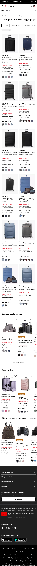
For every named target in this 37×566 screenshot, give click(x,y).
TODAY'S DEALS (6, 1)
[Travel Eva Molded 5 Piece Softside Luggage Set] (9, 327)
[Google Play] (20, 540)
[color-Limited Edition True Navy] (32, 121)
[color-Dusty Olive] (25, 412)
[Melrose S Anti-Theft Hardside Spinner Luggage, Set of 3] (25, 327)
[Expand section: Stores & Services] (18, 481)
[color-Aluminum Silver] (20, 461)
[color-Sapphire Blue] (12, 77)
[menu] (2, 6)
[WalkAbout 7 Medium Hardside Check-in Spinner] (10, 91)
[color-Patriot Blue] (21, 75)
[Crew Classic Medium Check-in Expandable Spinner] (27, 43)
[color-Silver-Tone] (25, 355)
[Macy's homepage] (2, 16)
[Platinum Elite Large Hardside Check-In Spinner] (10, 230)
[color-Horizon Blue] (21, 216)
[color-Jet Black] (23, 75)
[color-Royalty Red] (9, 77)
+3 (11, 350)
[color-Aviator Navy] (6, 260)
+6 (25, 461)
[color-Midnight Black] (32, 460)
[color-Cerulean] (35, 460)
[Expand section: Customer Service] (18, 472)
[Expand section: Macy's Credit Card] (18, 477)
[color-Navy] (9, 351)
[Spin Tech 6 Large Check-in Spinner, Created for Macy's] (25, 383)
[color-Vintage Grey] (21, 121)
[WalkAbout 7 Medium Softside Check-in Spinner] (10, 43)
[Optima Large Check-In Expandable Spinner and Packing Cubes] (27, 184)
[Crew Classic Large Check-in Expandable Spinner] (10, 184)
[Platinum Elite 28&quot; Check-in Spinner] (27, 91)
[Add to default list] (15, 319)
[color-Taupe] (3, 351)
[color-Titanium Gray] (26, 75)
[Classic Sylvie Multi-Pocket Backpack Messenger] (8, 430)
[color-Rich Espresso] (26, 121)
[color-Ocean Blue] (12, 124)
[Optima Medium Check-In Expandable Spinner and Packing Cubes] (10, 274)
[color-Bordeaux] (29, 121)
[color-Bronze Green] (35, 411)
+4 (27, 411)
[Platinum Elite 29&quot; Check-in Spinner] (27, 230)
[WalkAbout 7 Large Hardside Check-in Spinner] (10, 138)
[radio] (3, 76)
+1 (11, 410)
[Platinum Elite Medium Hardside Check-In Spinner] (27, 274)
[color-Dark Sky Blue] (3, 260)
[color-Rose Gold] (22, 355)
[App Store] (6, 540)
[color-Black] (3, 77)
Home (6, 16)
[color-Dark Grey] (6, 351)
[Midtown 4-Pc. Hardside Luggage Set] (9, 383)
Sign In (30, 6)
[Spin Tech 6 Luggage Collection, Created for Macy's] (23, 430)
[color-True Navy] (32, 260)
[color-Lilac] (3, 411)
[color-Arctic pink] (19, 412)
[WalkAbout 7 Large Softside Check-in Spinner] (27, 138)
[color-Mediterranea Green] (6, 77)
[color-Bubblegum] (6, 411)
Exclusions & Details (13, 517)
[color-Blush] (35, 356)
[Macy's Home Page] (9, 6)
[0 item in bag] (34, 6)
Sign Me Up (18, 499)
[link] (10, 66)
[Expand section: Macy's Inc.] (18, 486)
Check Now (22, 517)
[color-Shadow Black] (23, 121)
